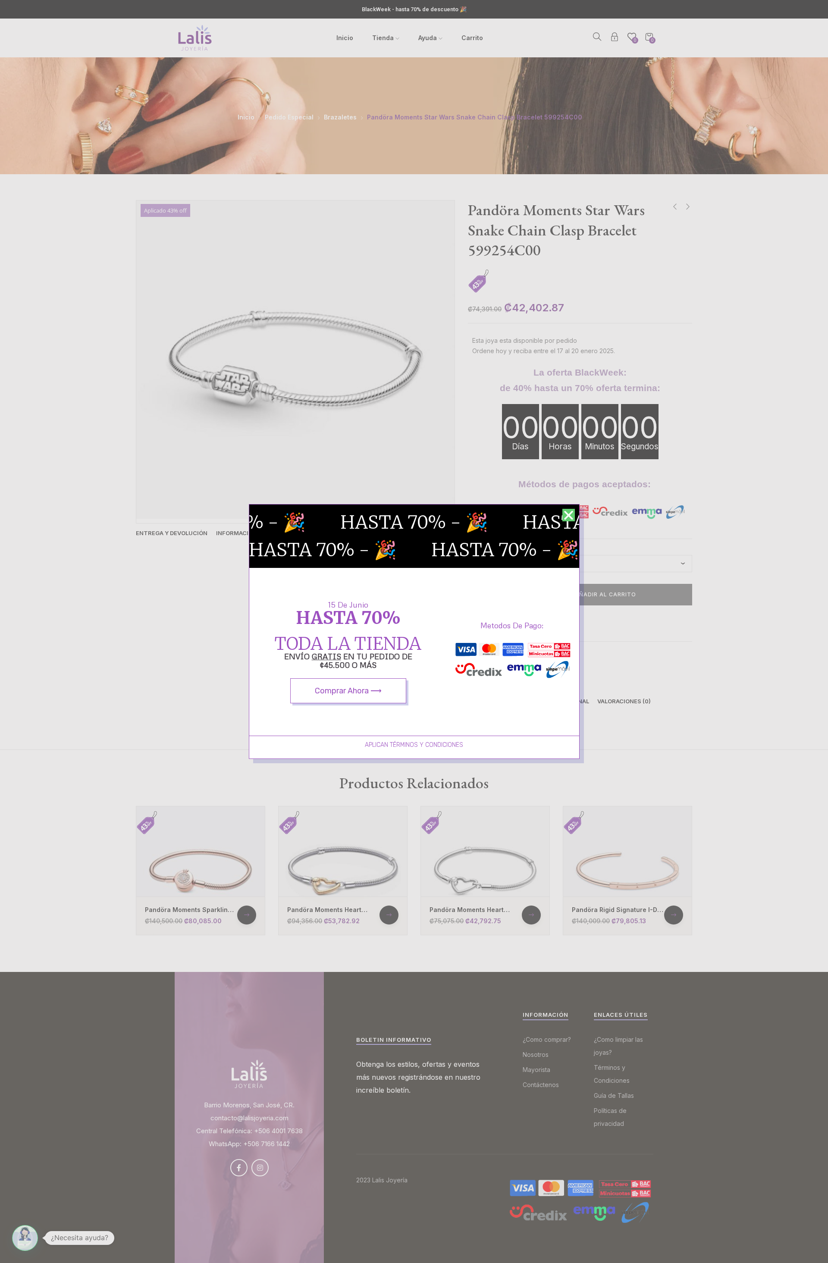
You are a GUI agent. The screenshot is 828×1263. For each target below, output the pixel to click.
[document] (414, 631)
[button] (568, 515)
